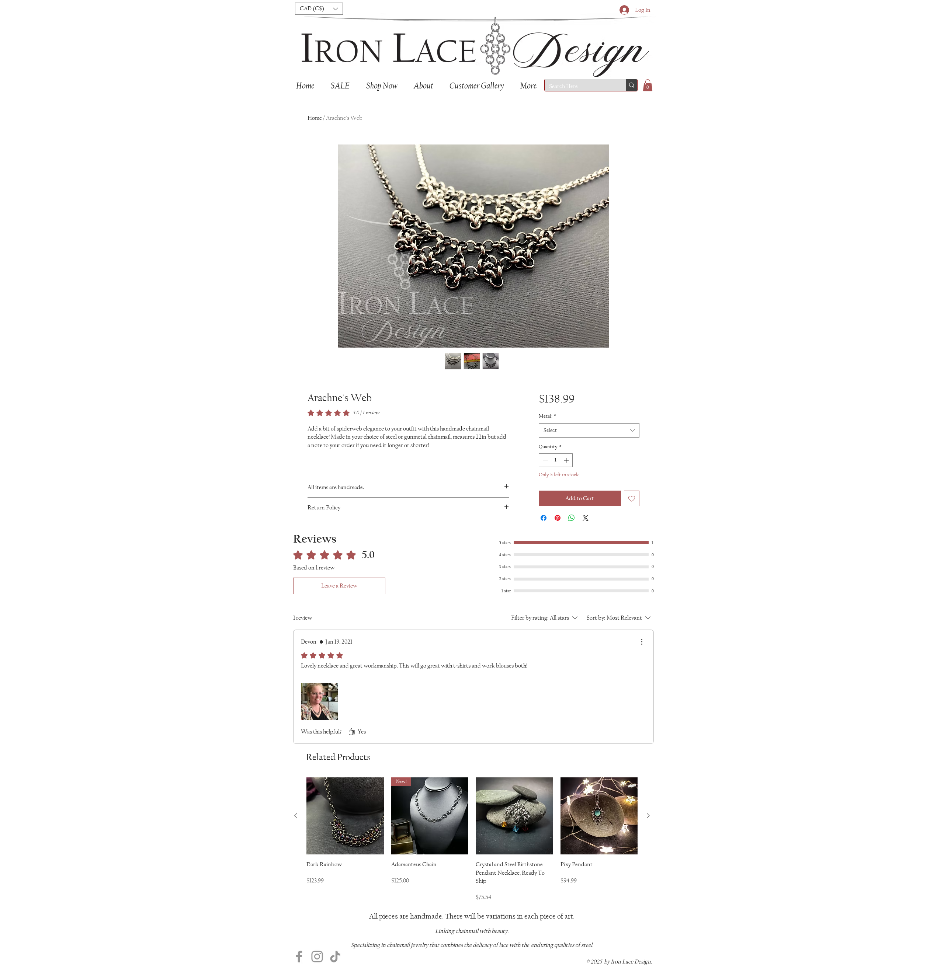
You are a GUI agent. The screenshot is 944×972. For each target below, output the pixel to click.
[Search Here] (631, 85)
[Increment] (567, 460)
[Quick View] (345, 816)
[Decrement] (544, 460)
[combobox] (589, 430)
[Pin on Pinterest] (557, 517)
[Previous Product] (295, 815)
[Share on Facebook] (543, 517)
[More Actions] (641, 641)
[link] (343, 413)
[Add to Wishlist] (631, 498)
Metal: (547, 416)
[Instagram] (317, 956)
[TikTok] (335, 956)
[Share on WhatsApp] (571, 517)
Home (315, 117)
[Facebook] (299, 956)
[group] (472, 839)
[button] (319, 9)
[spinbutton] (555, 460)
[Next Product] (648, 815)
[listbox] (319, 9)
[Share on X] (585, 517)
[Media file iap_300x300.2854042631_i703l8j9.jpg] (319, 701)
